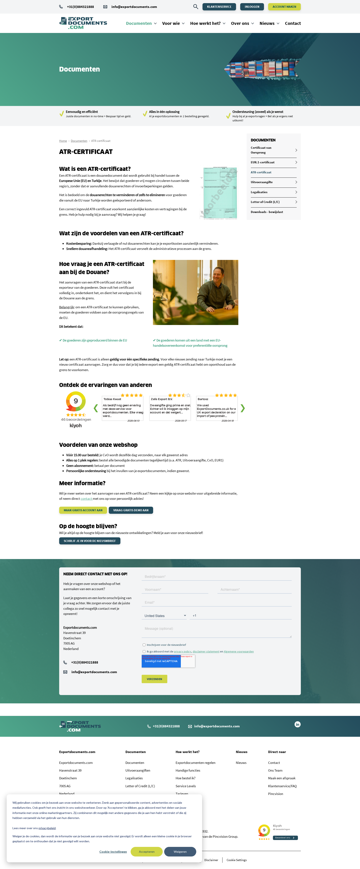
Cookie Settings (237, 860)
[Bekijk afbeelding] (219, 218)
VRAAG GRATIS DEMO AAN (131, 510)
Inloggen (252, 7)
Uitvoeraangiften (137, 770)
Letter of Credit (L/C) (265, 202)
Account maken (284, 7)
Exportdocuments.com (77, 751)
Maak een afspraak (281, 778)
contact (87, 498)
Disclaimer (211, 860)
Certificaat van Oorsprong (261, 150)
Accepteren (147, 851)
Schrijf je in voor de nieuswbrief (90, 541)
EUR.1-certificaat (263, 162)
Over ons (240, 23)
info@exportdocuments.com (134, 6)
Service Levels (186, 786)
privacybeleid (47, 828)
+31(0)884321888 (80, 6)
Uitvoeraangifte (262, 182)
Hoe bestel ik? (185, 778)
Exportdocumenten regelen (195, 762)
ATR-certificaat (261, 172)
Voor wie (171, 23)
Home (63, 141)
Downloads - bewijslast (267, 212)
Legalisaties (259, 192)
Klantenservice (219, 7)
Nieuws (267, 23)
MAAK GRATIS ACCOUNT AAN (83, 510)
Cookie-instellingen (113, 851)
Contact (293, 23)
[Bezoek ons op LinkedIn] (297, 726)
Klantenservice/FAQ (282, 786)
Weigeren (180, 851)
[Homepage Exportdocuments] (83, 23)
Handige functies (188, 770)
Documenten (139, 23)
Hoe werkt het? (205, 23)
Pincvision (275, 793)
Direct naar (277, 751)
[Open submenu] (295, 150)
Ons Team (275, 770)
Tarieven (182, 793)
